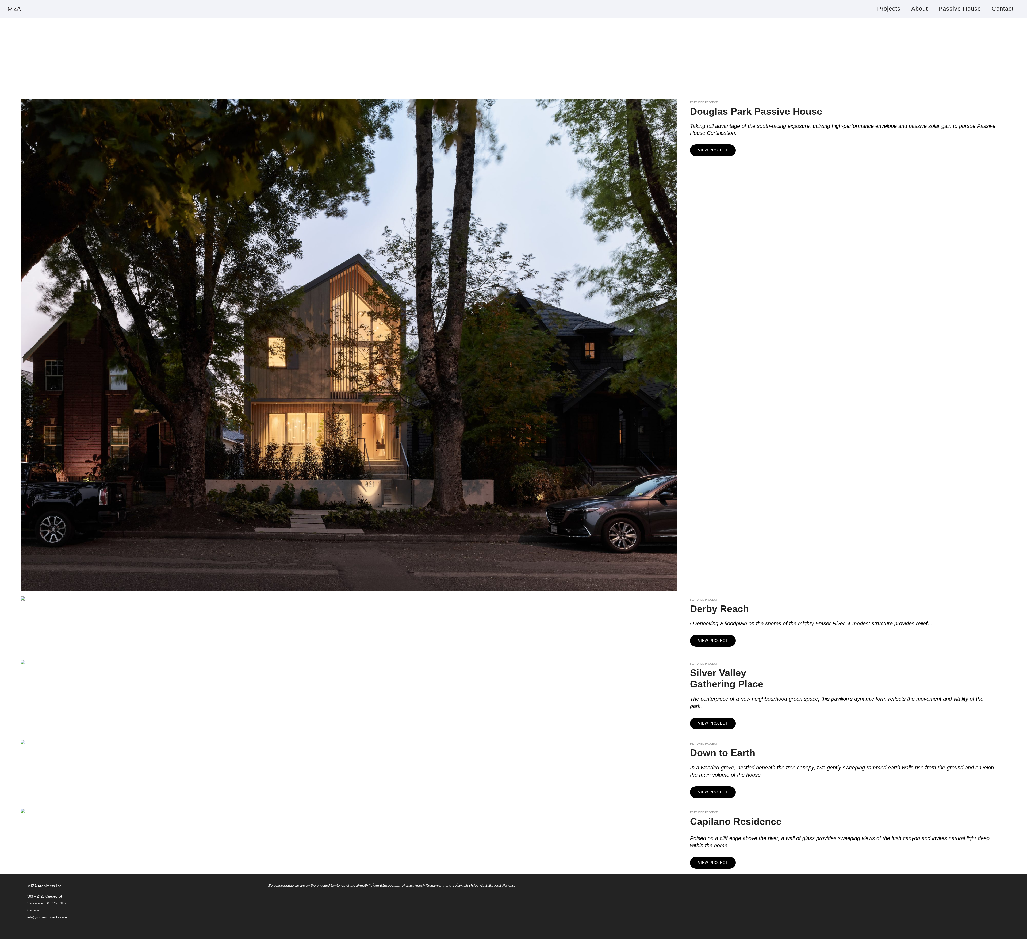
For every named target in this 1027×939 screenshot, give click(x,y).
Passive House (959, 8)
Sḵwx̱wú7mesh (413, 885)
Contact (1003, 8)
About (919, 8)
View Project (713, 150)
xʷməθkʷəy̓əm (367, 885)
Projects (888, 8)
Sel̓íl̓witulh (460, 885)
